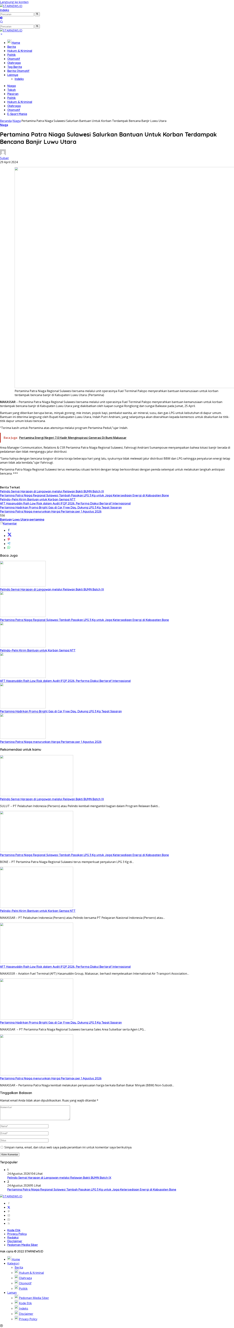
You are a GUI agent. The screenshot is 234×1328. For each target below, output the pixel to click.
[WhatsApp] (8, 1219)
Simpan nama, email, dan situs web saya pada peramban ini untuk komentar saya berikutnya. (68, 1147)
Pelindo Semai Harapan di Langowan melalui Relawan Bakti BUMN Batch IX (52, 491)
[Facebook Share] (8, 530)
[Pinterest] (8, 1211)
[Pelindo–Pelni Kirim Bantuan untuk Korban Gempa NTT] (23, 646)
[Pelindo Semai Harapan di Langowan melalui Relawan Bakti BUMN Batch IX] (23, 585)
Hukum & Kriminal (19, 51)
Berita (11, 47)
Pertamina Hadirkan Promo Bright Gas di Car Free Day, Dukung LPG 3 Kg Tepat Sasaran (61, 507)
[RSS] (8, 1223)
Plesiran (12, 94)
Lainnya (12, 75)
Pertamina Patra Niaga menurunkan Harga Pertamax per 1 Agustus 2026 (50, 511)
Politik (11, 55)
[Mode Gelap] (1, 18)
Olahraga (14, 63)
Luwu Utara (21, 519)
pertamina (36, 519)
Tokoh (11, 90)
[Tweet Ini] (9, 536)
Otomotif (13, 59)
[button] (37, 14)
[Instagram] (8, 1215)
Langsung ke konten (14, 2)
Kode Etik (13, 1230)
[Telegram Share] (8, 544)
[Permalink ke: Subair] (3, 154)
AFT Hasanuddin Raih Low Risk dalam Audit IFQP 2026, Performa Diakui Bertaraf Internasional (65, 503)
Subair (4, 158)
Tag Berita (14, 67)
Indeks (4, 10)
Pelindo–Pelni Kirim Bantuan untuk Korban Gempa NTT (38, 499)
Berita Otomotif (18, 71)
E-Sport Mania (17, 114)
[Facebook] (8, 1203)
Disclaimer (14, 1241)
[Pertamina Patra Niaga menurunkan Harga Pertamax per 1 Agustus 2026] (23, 738)
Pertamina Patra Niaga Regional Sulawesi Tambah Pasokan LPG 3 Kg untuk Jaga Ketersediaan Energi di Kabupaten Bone (84, 495)
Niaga (11, 86)
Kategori (13, 1263)
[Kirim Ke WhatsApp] (8, 548)
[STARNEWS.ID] (11, 6)
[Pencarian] (1, 22)
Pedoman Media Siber (22, 1245)
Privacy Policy (17, 1234)
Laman (12, 1293)
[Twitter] (8, 1207)
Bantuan (6, 519)
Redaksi (13, 1237)
